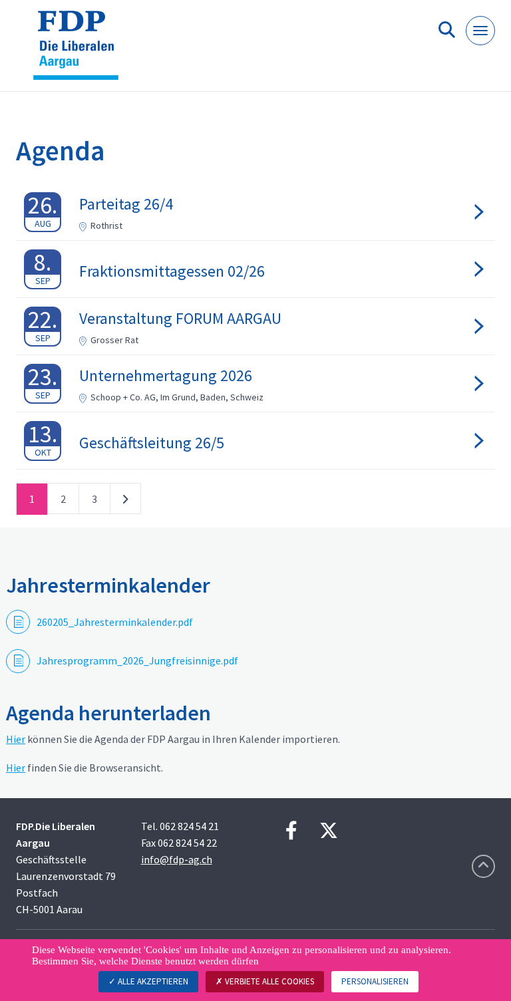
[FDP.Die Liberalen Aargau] (81, 51)
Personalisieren (375, 981)
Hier (15, 739)
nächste (125, 501)
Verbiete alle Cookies (268, 981)
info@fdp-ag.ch (176, 859)
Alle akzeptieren (152, 981)
